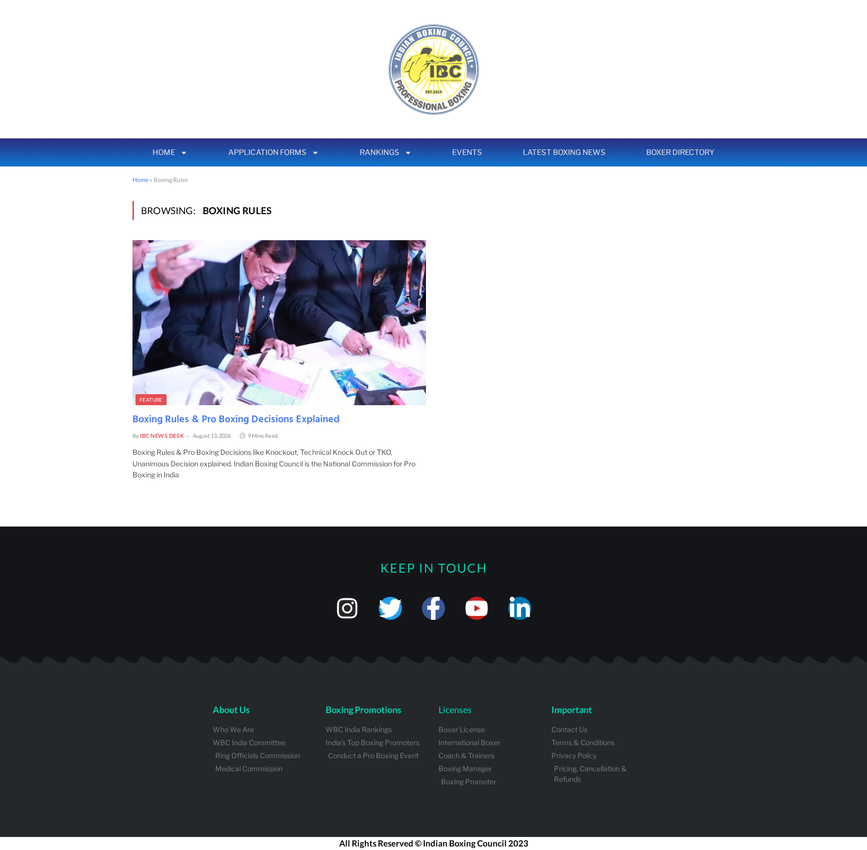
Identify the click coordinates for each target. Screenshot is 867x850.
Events (467, 152)
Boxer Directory (680, 152)
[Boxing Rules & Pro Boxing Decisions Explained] (279, 322)
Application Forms (267, 152)
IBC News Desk (162, 435)
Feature (151, 400)
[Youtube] (476, 608)
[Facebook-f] (433, 608)
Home (164, 152)
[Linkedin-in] (519, 608)
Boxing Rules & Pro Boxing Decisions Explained (236, 420)
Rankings (379, 152)
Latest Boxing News (564, 152)
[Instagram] (347, 608)
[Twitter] (390, 608)
